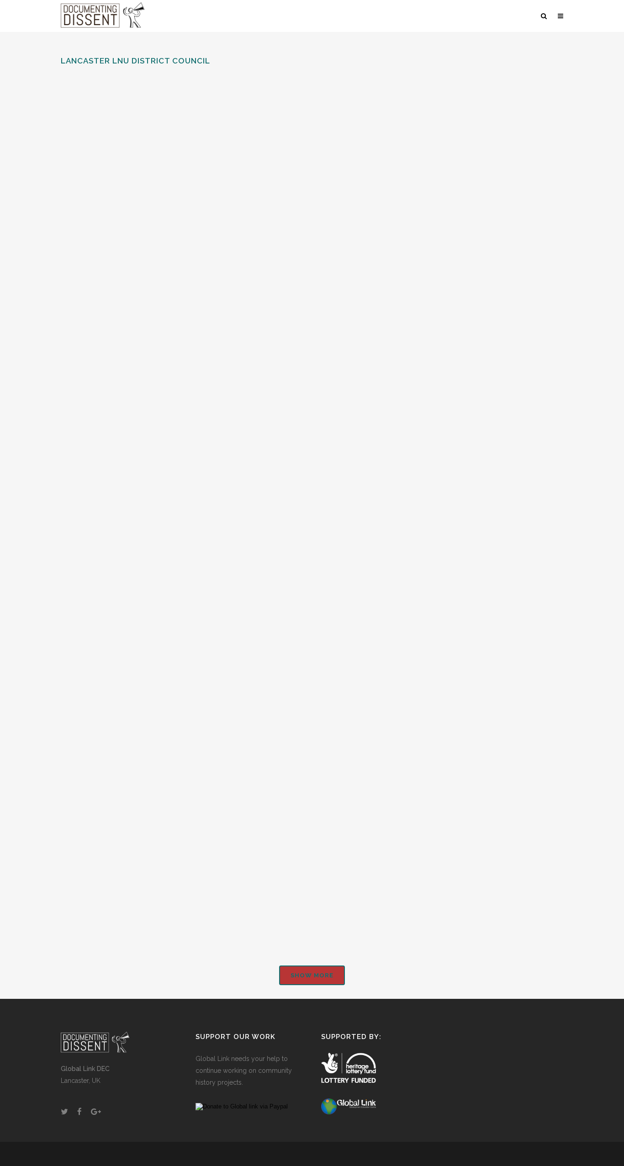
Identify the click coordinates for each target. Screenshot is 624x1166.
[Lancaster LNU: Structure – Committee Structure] (474, 132)
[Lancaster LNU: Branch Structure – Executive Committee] (306, 325)
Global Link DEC (85, 1068)
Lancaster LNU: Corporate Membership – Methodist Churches (125, 868)
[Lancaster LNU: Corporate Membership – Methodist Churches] (139, 730)
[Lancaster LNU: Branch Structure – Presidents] (139, 197)
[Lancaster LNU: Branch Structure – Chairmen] (474, 382)
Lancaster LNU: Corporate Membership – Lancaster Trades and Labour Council (471, 712)
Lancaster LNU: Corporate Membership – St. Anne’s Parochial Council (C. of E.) (292, 800)
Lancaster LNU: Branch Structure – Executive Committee (285, 402)
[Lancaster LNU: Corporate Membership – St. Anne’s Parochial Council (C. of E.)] (306, 718)
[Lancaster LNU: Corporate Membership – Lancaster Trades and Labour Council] (474, 627)
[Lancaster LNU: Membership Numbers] (306, 518)
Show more (312, 975)
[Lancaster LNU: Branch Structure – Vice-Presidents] (306, 132)
